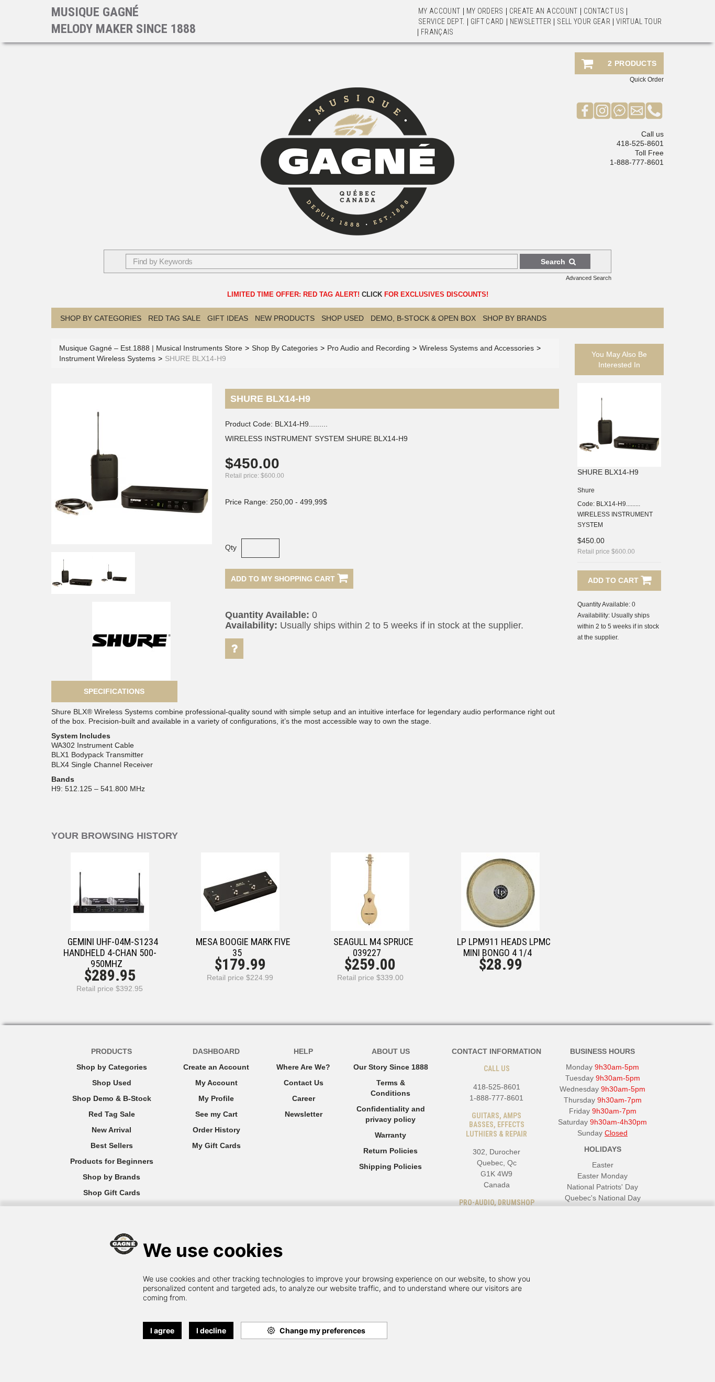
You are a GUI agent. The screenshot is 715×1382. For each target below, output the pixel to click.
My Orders (485, 11)
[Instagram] (602, 110)
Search (553, 261)
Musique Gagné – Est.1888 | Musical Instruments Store (150, 348)
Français (437, 32)
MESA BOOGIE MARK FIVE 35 (243, 947)
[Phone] (654, 110)
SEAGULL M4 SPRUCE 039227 (373, 947)
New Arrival (111, 1130)
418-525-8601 (640, 143)
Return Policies (390, 1151)
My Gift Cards (216, 1145)
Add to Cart (614, 580)
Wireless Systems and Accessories (476, 348)
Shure (586, 490)
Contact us (604, 11)
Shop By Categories (100, 318)
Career (303, 1098)
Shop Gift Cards (111, 1192)
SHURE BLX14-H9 (608, 472)
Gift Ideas (227, 318)
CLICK (372, 294)
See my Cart (216, 1114)
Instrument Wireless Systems (107, 358)
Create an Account (543, 11)
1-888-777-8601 (637, 162)
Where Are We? (303, 1067)
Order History (216, 1130)
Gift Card (487, 21)
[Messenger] (619, 110)
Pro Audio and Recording (368, 348)
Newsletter (531, 21)
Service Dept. (441, 21)
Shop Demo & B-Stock (111, 1098)
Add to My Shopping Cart (284, 579)
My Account (439, 11)
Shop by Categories (111, 1067)
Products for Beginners (111, 1161)
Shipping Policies (390, 1166)
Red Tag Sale (174, 318)
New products (285, 318)
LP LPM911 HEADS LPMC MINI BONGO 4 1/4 (504, 947)
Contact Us (303, 1082)
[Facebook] (585, 110)
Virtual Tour (639, 21)
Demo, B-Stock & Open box (423, 318)
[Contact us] (636, 110)
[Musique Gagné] (357, 161)
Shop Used (342, 318)
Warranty (390, 1135)
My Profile (216, 1098)
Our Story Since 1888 (390, 1067)
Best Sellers (112, 1145)
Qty (231, 547)
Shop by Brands (514, 318)
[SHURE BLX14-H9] (619, 425)
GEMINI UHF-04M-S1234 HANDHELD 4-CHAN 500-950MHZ (110, 952)
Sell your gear (583, 21)
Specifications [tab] (114, 691)
